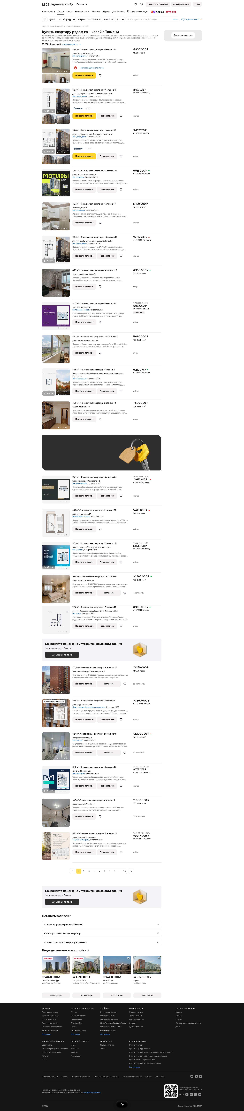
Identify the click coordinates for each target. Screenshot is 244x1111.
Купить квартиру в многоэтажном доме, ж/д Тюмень (151, 1052)
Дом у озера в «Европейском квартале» (88, 707)
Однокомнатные (136, 1012)
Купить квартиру (136, 1045)
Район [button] (175, 20)
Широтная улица (79, 407)
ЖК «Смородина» (79, 379)
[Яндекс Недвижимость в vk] (191, 1076)
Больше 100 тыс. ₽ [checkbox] (56, 463)
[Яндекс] (197, 1106)
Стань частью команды (80, 1076)
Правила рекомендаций (132, 1076)
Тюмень (75, 374)
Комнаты (179, 1016)
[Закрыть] (201, 20)
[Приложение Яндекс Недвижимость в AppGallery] (195, 1094)
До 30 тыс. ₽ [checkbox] (53, 456)
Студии (132, 1023)
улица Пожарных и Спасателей (85, 481)
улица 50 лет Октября (81, 580)
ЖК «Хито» (76, 614)
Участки (179, 1019)
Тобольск (75, 1049)
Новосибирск (76, 1019)
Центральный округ (108, 1012)
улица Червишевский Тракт (83, 340)
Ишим (73, 1045)
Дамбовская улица (49, 1023)
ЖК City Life (77, 740)
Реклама (64, 1076)
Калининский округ (108, 1030)
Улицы (44, 1060)
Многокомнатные (136, 1019)
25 (124, 871)
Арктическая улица (80, 307)
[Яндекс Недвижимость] (57, 4)
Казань (74, 1027)
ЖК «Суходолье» (79, 56)
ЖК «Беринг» (77, 550)
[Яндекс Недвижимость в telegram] (200, 1076)
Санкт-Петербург (78, 1016)
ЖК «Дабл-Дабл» (79, 96)
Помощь (148, 1076)
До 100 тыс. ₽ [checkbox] (103, 456)
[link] (197, 4)
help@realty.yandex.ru (92, 1092)
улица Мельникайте (80, 804)
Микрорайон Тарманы (109, 1019)
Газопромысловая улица (52, 1027)
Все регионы (47, 1045)
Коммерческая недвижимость (188, 1023)
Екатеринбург (77, 1023)
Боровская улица (49, 1019)
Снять (102, 1049)
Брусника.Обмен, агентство (92, 68)
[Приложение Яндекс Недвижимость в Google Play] (191, 1094)
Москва (74, 1012)
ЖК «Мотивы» (78, 177)
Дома (178, 1027)
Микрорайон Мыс (107, 1016)
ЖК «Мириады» (78, 773)
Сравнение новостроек (51, 1052)
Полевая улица (78, 208)
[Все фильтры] (44, 19)
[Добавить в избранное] (100, 75)
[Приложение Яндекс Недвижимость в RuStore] (199, 1094)
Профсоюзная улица (80, 738)
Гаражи (179, 1012)
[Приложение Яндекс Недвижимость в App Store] (186, 1094)
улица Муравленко (80, 705)
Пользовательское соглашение (106, 1076)
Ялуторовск (76, 1056)
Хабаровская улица (50, 1030)
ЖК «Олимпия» (78, 210)
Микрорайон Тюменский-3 (111, 1027)
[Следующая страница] (131, 871)
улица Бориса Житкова (81, 53)
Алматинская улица (50, 1012)
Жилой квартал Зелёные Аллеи (113, 1023)
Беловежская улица (50, 1016)
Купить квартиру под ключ (140, 1049)
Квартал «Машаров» (80, 840)
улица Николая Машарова (83, 837)
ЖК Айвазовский (79, 483)
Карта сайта (159, 1076)
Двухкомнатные (136, 1027)
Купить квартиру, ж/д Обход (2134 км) (145, 1063)
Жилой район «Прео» (81, 310)
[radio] (83, 871)
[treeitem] (49, 12)
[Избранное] (135, 4)
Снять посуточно (107, 1045)
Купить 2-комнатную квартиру (142, 1060)
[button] (141, 4)
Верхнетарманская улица (82, 274)
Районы (45, 1056)
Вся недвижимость (50, 1076)
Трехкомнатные (135, 1016)
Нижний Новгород (78, 1030)
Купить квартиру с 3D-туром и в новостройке (148, 1056)
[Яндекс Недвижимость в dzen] (196, 1076)
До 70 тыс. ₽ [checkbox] (87, 456)
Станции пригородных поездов (55, 1049)
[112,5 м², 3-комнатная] (57, 681)
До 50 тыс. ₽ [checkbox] (70, 456)
